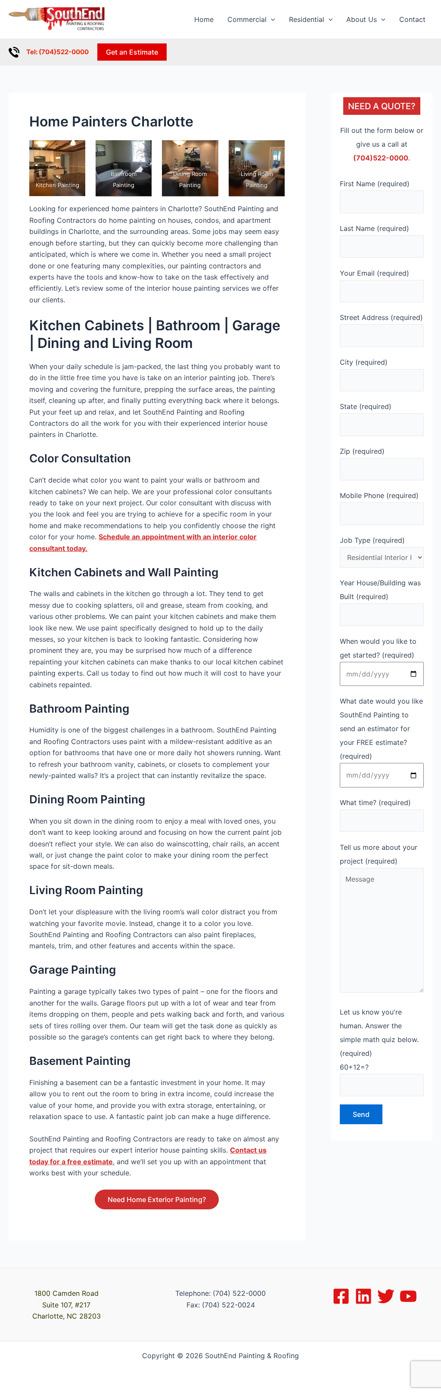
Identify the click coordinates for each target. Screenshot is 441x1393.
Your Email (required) (172, 316)
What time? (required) (174, 729)
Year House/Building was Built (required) (203, 590)
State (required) (164, 435)
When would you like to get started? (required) (213, 629)
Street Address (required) (180, 356)
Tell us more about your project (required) (205, 768)
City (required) (162, 395)
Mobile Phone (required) (177, 513)
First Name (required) (173, 238)
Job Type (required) (170, 553)
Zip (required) (161, 474)
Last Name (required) (173, 277)
